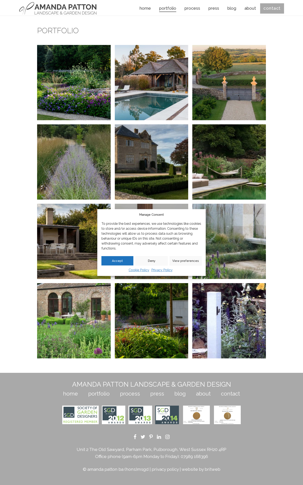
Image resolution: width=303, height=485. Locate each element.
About (250, 8)
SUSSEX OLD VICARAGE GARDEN (74, 82)
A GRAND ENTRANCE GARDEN (151, 162)
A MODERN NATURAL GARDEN (73, 162)
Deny (151, 261)
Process (192, 8)
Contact (272, 8)
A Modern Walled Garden (74, 241)
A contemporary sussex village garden (151, 321)
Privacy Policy (162, 270)
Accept (117, 261)
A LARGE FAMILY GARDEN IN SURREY (151, 82)
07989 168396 (194, 456)
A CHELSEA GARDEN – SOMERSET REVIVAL (229, 321)
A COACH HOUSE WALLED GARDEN (73, 320)
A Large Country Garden (229, 82)
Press (213, 8)
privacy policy (165, 469)
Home (145, 8)
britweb (212, 469)
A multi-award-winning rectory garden (229, 162)
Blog (231, 8)
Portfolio (167, 8)
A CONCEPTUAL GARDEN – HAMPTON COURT (229, 241)
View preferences (185, 261)
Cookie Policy (139, 270)
